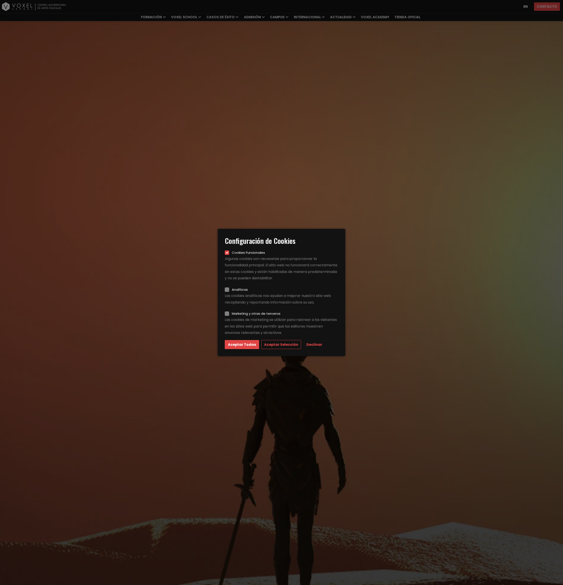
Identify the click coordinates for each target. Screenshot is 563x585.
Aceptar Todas (242, 344)
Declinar (314, 344)
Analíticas (240, 289)
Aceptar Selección (281, 344)
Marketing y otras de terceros (256, 313)
